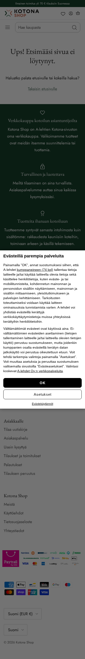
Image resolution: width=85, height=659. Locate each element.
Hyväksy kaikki (42, 383)
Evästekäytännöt (42, 404)
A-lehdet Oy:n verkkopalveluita (40, 371)
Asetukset (42, 394)
